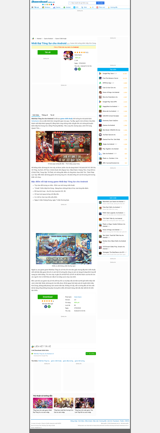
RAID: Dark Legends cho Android (114, 213)
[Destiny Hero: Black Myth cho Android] (100, 242)
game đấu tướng (68, 361)
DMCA (127, 421)
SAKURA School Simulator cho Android (111, 116)
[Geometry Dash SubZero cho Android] (100, 120)
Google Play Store (110, 73)
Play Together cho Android (110, 149)
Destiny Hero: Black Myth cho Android (114, 242)
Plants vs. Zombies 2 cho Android (110, 158)
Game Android (48, 38)
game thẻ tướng (79, 361)
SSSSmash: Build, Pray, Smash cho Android (114, 248)
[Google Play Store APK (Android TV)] (100, 101)
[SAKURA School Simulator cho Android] (100, 116)
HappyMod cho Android (111, 106)
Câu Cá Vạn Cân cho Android (109, 88)
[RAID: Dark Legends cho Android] (100, 213)
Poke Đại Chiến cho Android (112, 207)
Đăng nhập (74, 421)
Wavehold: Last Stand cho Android (114, 201)
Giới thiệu (81, 421)
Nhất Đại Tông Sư (43, 361)
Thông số (45, 115)
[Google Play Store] (100, 73)
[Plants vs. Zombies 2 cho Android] (100, 158)
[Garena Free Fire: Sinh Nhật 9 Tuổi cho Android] (100, 139)
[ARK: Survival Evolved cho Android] (100, 163)
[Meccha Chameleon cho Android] (100, 97)
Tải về (52, 115)
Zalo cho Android (109, 153)
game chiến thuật (56, 361)
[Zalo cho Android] (100, 153)
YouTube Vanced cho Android (109, 135)
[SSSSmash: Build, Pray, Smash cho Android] (100, 247)
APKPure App (108, 83)
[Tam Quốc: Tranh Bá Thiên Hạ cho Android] (100, 236)
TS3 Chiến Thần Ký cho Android (112, 218)
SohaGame (35, 121)
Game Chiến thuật (60, 38)
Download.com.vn (33, 39)
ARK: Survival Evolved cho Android (111, 163)
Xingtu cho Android (110, 144)
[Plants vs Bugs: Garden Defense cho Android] (100, 225)
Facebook (116, 421)
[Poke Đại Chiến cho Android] (100, 208)
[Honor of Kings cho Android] (100, 92)
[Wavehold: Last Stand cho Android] (100, 202)
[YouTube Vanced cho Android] (100, 134)
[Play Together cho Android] (100, 149)
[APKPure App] (100, 83)
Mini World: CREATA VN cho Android (111, 130)
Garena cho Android (109, 125)
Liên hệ (109, 421)
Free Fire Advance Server (110, 78)
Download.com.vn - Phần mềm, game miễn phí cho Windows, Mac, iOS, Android (43, 2)
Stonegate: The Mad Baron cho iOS (114, 252)
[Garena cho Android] (100, 125)
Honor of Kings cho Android (111, 93)
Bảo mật (95, 421)
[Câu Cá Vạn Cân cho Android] (100, 87)
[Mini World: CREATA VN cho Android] (100, 130)
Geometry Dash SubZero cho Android (110, 121)
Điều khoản (88, 421)
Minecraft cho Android (111, 111)
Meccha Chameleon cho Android (110, 97)
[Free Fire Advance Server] (100, 78)
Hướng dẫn (102, 421)
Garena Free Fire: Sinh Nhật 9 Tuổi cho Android (111, 140)
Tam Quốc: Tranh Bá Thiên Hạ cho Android (113, 236)
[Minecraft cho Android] (100, 111)
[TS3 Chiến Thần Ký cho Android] (100, 219)
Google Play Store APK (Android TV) (110, 102)
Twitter (122, 421)
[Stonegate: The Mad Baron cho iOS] (100, 253)
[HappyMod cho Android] (100, 106)
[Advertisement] (80, 25)
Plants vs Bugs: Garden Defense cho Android (114, 225)
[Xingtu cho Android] (100, 144)
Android (39, 38)
